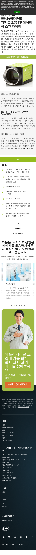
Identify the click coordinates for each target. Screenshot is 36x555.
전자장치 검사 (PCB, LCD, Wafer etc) (13, 460)
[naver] (32, 537)
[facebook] (26, 537)
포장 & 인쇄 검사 (7, 473)
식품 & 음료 (6, 462)
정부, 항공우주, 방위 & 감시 (10, 465)
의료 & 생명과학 (7, 467)
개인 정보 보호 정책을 (23, 407)
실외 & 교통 (6, 470)
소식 (3, 509)
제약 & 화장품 (6, 475)
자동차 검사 (6, 457)
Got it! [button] (17, 12)
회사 (4, 499)
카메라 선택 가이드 (8, 427)
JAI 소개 (5, 506)
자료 (4, 488)
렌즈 (3, 438)
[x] (15, 537)
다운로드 (18, 228)
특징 (18, 159)
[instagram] (21, 537)
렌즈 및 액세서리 (18, 233)
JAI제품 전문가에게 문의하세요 (17, 57)
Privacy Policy (5, 9)
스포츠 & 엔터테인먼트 (9, 478)
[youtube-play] (9, 537)
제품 (4, 421)
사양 (18, 223)
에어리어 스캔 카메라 (9, 433)
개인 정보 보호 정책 (8, 544)
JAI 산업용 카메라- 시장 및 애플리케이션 (17, 449)
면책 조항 (21, 544)
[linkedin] (3, 537)
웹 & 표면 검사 (6, 480)
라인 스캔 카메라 (7, 435)
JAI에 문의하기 (8, 516)
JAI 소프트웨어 (7, 440)
